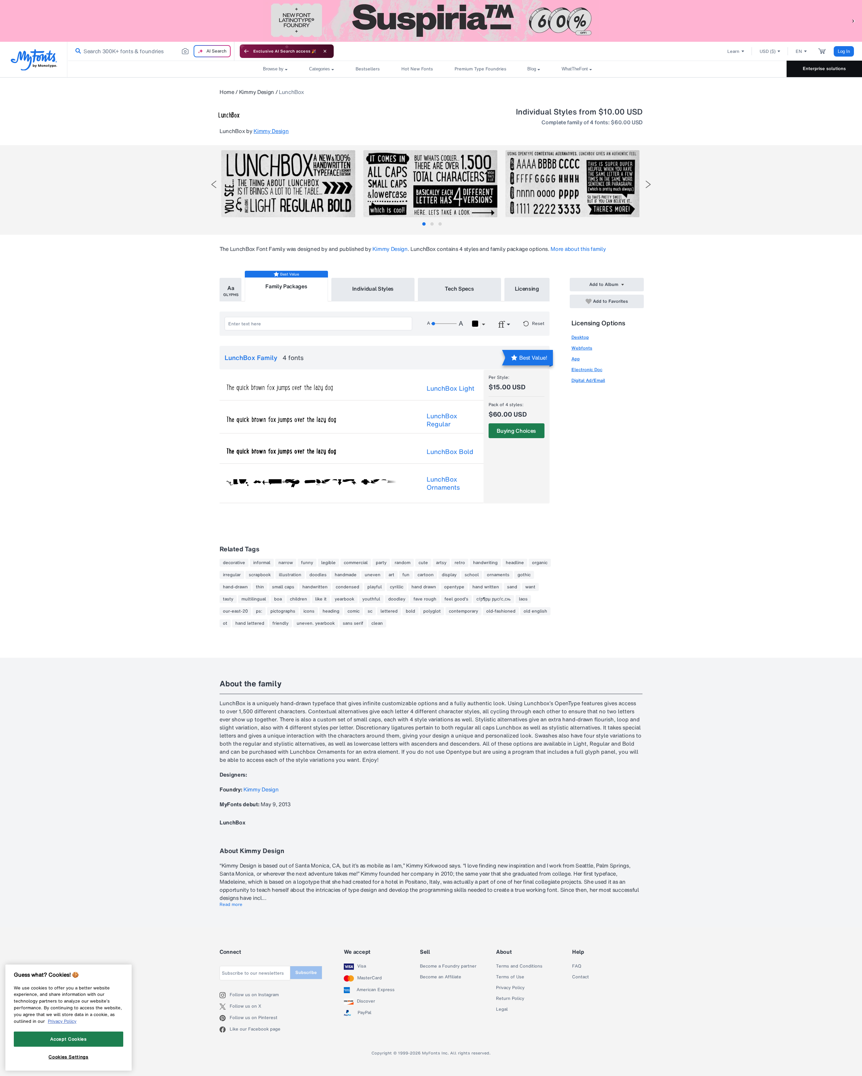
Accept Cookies (68, 1039)
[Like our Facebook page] (225, 1029)
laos (523, 599)
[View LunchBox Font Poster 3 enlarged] (572, 183)
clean (377, 623)
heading (331, 611)
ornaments (498, 575)
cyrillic (396, 587)
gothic (524, 575)
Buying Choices (516, 431)
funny (307, 562)
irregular (232, 575)
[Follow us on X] (225, 1007)
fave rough (424, 599)
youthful (371, 599)
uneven (372, 575)
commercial (356, 562)
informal (261, 562)
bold (410, 611)
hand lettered (249, 623)
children (298, 599)
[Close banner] (325, 51)
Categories (319, 68)
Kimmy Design (256, 92)
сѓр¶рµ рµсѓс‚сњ (493, 599)
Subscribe (306, 972)
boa (278, 599)
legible (328, 562)
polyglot (432, 611)
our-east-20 (235, 611)
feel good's (456, 599)
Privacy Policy (510, 987)
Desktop (580, 337)
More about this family (578, 249)
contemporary (463, 611)
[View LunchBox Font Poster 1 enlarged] (288, 183)
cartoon (426, 575)
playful (374, 587)
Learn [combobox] (733, 51)
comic (353, 611)
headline (515, 562)
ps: (259, 611)
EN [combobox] (799, 51)
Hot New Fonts (417, 69)
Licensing (527, 289)
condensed (347, 587)
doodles (318, 575)
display (449, 575)
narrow (285, 562)
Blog (531, 68)
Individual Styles (373, 289)
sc (370, 611)
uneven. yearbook (316, 623)
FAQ (576, 966)
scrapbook (260, 575)
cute (423, 562)
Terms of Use (510, 977)
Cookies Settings (68, 1056)
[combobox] (150, 51)
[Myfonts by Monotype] (34, 59)
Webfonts (581, 348)
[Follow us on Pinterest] (225, 1018)
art (391, 575)
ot (225, 623)
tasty (228, 599)
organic (540, 562)
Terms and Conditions (519, 966)
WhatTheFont (575, 68)
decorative (234, 562)
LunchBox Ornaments (443, 483)
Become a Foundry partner (448, 966)
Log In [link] (844, 51)
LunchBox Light (450, 388)
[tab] (424, 224)
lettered (389, 611)
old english (535, 611)
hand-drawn (235, 587)
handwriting (485, 562)
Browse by (273, 68)
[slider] (444, 323)
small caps (283, 587)
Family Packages (286, 286)
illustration (290, 575)
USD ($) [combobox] (767, 51)
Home (227, 92)
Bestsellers (368, 69)
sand (512, 587)
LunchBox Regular (442, 420)
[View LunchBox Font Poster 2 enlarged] (430, 183)
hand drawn (423, 587)
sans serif (353, 623)
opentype (454, 587)
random (402, 562)
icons (308, 611)
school (472, 575)
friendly (280, 623)
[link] (77, 51)
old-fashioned (501, 611)
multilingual (253, 599)
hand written (485, 587)
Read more (231, 904)
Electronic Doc (586, 369)
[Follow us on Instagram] (225, 995)
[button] (853, 20)
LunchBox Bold (450, 451)
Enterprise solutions (824, 68)
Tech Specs (459, 289)
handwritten (315, 587)
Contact (580, 977)
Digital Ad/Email (588, 380)
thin (260, 587)
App (575, 359)
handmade (346, 575)
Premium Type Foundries (480, 69)
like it (321, 599)
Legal (502, 1009)
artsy (441, 562)
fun (405, 575)
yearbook (344, 599)
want (530, 587)
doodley (396, 599)
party (381, 562)
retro (460, 562)
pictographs (282, 611)
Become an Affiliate (440, 977)
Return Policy (510, 998)
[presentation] (214, 184)
